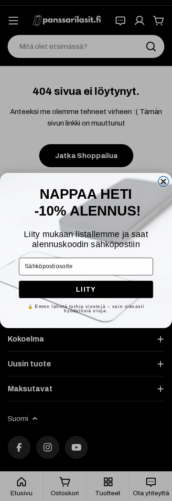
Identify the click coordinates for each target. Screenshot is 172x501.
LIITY (86, 289)
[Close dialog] (163, 181)
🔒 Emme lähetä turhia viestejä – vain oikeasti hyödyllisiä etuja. (86, 308)
